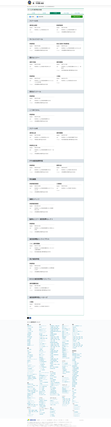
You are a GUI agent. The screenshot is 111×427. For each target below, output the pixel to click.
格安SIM (74, 327)
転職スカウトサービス (66, 334)
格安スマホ (75, 328)
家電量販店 (52, 409)
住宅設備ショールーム (31, 397)
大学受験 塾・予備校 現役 (54, 325)
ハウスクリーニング (42, 331)
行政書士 (52, 383)
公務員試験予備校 (53, 392)
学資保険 (28, 343)
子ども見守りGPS (42, 394)
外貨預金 (28, 360)
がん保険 (28, 342)
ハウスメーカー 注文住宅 (31, 406)
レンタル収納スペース (44, 346)
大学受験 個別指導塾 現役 (54, 328)
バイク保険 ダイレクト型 (76, 356)
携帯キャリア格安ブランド (78, 331)
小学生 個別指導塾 (53, 360)
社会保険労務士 (57, 382)
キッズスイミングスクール (54, 403)
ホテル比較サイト (42, 403)
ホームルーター (75, 332)
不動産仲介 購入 (30, 386)
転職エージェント (65, 335)
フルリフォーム (31, 400)
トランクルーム (42, 345)
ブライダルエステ (65, 377)
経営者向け (65, 369)
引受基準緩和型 (76, 368)
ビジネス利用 (42, 412)
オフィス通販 (41, 389)
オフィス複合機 (42, 390)
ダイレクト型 (30, 327)
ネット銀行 (29, 357)
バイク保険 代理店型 (76, 357)
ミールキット (41, 336)
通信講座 (51, 378)
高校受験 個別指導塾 (53, 342)
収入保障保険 (75, 372)
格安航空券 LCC (42, 404)
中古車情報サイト (42, 358)
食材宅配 (40, 334)
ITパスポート (56, 385)
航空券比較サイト (42, 401)
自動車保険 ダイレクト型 (76, 353)
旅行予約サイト (42, 399)
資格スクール (52, 386)
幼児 (51, 374)
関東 (69, 398)
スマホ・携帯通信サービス (77, 325)
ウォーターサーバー (42, 325)
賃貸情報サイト (30, 395)
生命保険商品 (74, 370)
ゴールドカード (31, 371)
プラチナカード (77, 409)
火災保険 (28, 335)
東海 (32, 404)
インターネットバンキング (32, 359)
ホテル (40, 411)
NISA (28, 350)
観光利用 (41, 414)
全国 (68, 403)
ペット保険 (29, 338)
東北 (30, 410)
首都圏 (29, 404)
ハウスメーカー (31, 414)
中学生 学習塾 (66, 13)
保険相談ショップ (30, 345)
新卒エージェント (65, 352)
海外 (43, 410)
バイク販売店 (41, 365)
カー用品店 (52, 414)
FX (27, 363)
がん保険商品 (74, 374)
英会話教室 (52, 375)
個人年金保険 (74, 383)
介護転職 (63, 338)
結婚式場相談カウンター (66, 390)
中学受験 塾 (52, 349)
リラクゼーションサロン (54, 402)
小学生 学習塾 (77, 13)
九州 (37, 404)
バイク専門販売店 (43, 367)
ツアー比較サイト (42, 407)
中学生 (55, 364)
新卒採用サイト (65, 350)
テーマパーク (64, 405)
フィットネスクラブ (53, 399)
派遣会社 (63, 342)
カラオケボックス (65, 404)
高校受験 (44, 13)
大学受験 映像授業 (53, 334)
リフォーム (29, 399)
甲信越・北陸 (56, 338)
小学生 (58, 364)
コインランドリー (42, 332)
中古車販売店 (41, 360)
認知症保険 (74, 378)
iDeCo (73, 395)
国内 (41, 410)
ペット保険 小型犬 (75, 363)
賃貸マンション (30, 396)
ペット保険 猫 (74, 364)
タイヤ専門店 (52, 416)
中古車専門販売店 (43, 361)
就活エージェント (65, 325)
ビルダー (29, 408)
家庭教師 (51, 365)
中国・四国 (36, 411)
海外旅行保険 (29, 336)
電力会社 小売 (41, 393)
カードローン (29, 364)
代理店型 (29, 328)
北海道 (52, 336)
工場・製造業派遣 (65, 343)
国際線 (44, 405)
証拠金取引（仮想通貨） (32, 378)
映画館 (63, 397)
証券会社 (29, 352)
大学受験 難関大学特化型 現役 (55, 331)
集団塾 (32, 16)
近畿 (34, 404)
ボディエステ (64, 380)
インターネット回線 (75, 342)
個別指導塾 (40, 16)
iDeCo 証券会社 (30, 356)
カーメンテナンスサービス (44, 372)
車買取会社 (41, 357)
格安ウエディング (65, 387)
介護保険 (73, 381)
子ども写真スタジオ (42, 376)
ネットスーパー (42, 339)
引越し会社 (41, 350)
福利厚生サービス (42, 391)
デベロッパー (30, 415)
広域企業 (74, 347)
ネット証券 (29, 349)
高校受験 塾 (52, 335)
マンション (30, 385)
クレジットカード (30, 367)
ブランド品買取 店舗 (43, 386)
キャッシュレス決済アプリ (32, 374)
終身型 (74, 367)
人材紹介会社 (64, 354)
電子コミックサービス (43, 379)
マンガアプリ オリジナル (43, 385)
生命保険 (28, 339)
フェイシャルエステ (65, 379)
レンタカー (41, 353)
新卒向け (64, 373)
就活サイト (64, 327)
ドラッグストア (53, 410)
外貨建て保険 (74, 379)
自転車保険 (29, 334)
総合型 (41, 380)
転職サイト (64, 331)
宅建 (51, 381)
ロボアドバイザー (30, 379)
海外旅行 (45, 400)
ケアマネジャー (57, 383)
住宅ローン (29, 361)
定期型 (77, 367)
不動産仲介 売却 (30, 384)
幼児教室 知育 (52, 368)
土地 (37, 385)
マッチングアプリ (65, 393)
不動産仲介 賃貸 (30, 393)
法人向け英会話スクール (54, 393)
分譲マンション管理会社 (31, 389)
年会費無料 (30, 368)
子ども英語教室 (53, 372)
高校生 (52, 364)
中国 (82, 338)
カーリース (41, 356)
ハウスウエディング (65, 386)
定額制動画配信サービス (43, 375)
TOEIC (52, 382)
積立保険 (73, 386)
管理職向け (65, 370)
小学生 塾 (51, 357)
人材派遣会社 (64, 356)
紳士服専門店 (52, 411)
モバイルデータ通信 (75, 334)
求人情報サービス (65, 346)
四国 (74, 339)
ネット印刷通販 (65, 363)
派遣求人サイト (65, 345)
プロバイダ (74, 335)
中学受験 (55, 13)
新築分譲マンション (30, 403)
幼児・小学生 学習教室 (54, 367)
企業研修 (63, 367)
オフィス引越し (42, 387)
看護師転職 (64, 336)
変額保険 (73, 385)
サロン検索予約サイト (66, 381)
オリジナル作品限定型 (44, 382)
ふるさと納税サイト (42, 343)
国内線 (41, 405)
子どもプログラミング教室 (55, 394)
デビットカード (30, 372)
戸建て (34, 385)
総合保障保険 (74, 382)
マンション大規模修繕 (31, 392)
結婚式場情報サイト (65, 391)
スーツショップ (53, 413)
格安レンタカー (42, 354)
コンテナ (41, 347)
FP (51, 379)
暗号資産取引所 (30, 375)
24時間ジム (52, 400)
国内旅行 (41, 400)
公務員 (52, 385)
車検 (40, 371)
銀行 (29, 353)
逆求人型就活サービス (66, 328)
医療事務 (54, 379)
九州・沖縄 (53, 347)
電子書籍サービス (42, 378)
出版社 (41, 383)
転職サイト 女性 (65, 332)
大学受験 (33, 13)
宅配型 (41, 349)
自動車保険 (29, 325)
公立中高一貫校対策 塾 (54, 354)
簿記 (54, 381)
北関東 (32, 410)
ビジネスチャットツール (66, 365)
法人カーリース (65, 362)
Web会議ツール (65, 366)
